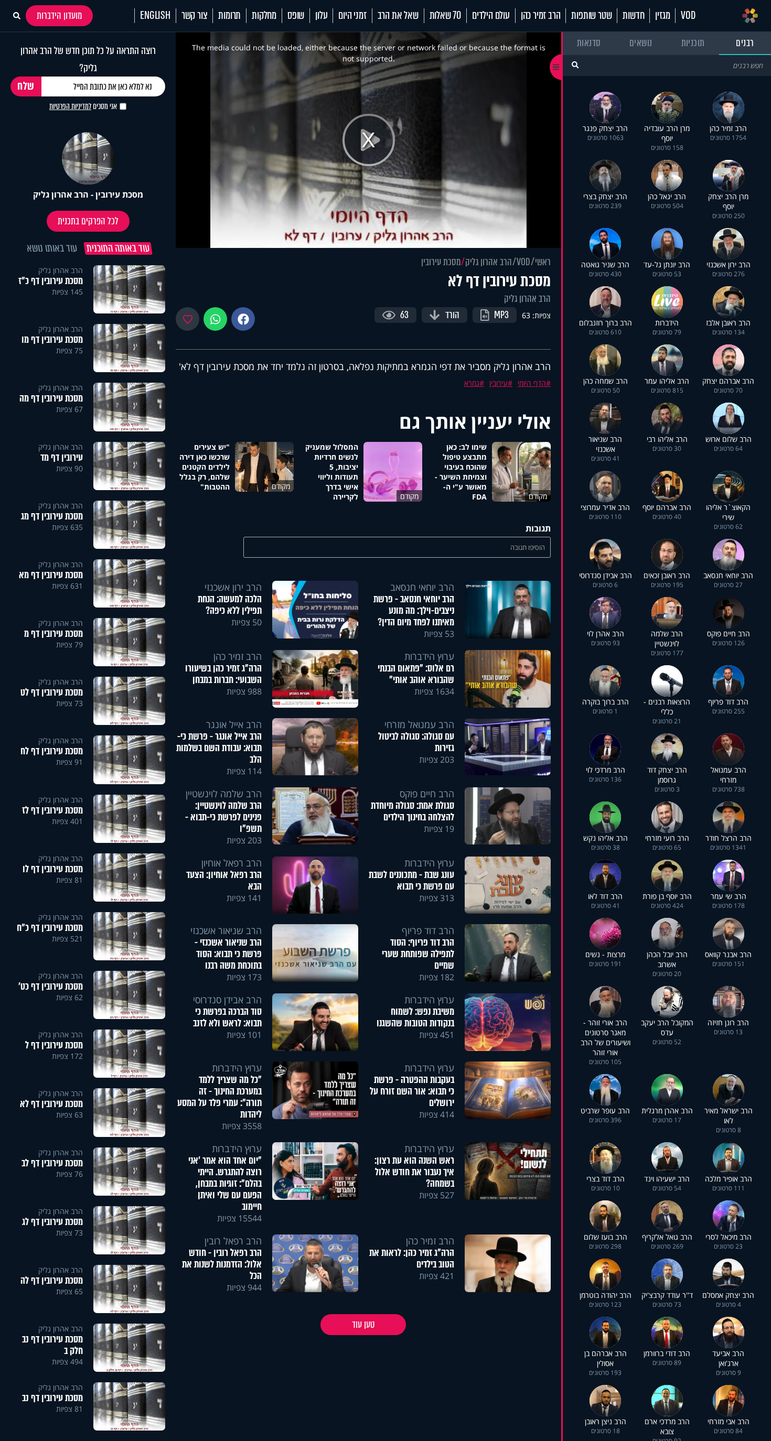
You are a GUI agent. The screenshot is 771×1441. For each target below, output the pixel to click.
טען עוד (363, 1324)
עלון (321, 15)
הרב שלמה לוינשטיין (224, 793)
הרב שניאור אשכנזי (226, 930)
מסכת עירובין (441, 262)
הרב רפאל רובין (233, 1240)
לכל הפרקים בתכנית (88, 221)
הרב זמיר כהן (541, 15)
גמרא (471, 383)
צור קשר (194, 15)
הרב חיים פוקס (427, 793)
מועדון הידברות (59, 16)
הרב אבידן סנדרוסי (227, 999)
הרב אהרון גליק (488, 262)
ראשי (543, 262)
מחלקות (264, 15)
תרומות (229, 15)
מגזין (662, 15)
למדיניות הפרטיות (70, 106)
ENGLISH (155, 15)
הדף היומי (532, 383)
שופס (295, 15)
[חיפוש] (575, 65)
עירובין (498, 383)
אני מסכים (83, 106)
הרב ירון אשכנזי (233, 587)
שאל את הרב (398, 15)
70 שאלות (445, 15)
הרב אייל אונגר (234, 724)
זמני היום (352, 15)
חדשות (633, 15)
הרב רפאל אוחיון (231, 863)
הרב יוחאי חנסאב (422, 587)
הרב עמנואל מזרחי (419, 724)
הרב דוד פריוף (428, 930)
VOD (688, 15)
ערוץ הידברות (429, 656)
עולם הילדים (491, 15)
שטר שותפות (591, 15)
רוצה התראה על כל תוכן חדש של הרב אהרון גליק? (88, 59)
